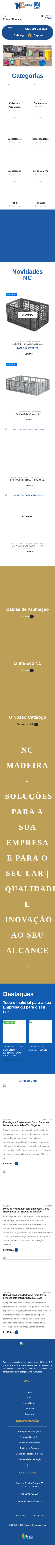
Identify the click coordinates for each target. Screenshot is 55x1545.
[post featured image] (27, 1100)
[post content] (14, 91)
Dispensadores (40, 139)
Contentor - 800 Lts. (38, 1050)
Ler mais (29, 354)
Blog (4, 1119)
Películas (40, 203)
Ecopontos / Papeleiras (24, 1047)
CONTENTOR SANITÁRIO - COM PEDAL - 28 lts (12, 1053)
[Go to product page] (27, 451)
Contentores (40, 103)
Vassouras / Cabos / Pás (35, 477)
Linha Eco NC (40, 171)
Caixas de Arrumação (22, 341)
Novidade (11, 294)
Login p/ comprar (27, 347)
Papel (14, 203)
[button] (5, 55)
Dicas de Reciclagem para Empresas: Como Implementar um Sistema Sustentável (26, 1210)
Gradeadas (36, 341)
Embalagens (14, 171)
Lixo (42, 1047)
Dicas (9, 1119)
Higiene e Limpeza (18, 477)
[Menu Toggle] (10, 29)
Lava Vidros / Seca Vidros (35, 543)
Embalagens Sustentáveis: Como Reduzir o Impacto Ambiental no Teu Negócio (26, 1124)
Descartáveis (14, 139)
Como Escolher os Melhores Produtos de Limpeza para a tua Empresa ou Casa (24, 1296)
